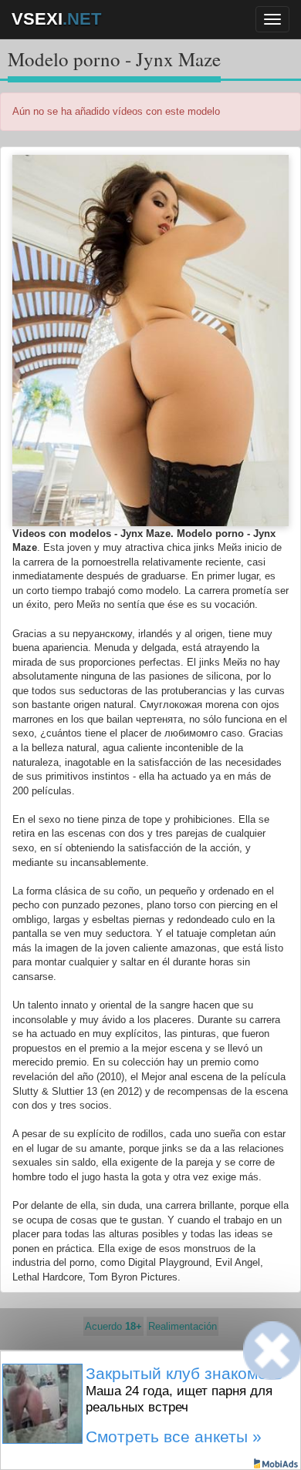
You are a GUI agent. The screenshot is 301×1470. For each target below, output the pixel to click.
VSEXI (56, 19)
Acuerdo (113, 1326)
